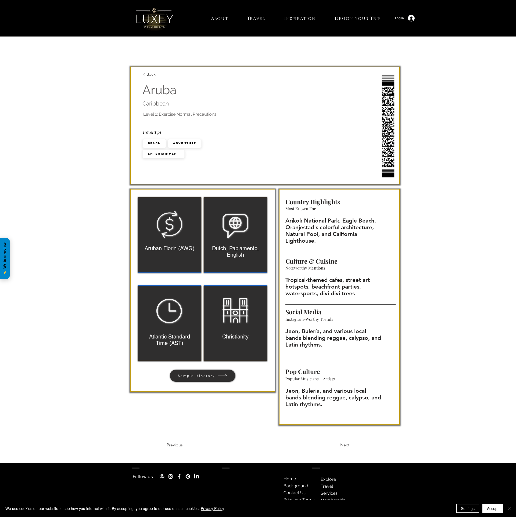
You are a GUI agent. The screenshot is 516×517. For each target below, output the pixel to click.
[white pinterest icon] (188, 476)
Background (296, 485)
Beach (154, 143)
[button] (219, 18)
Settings (468, 508)
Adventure (184, 143)
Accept (493, 508)
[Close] (509, 508)
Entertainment (163, 153)
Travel (327, 486)
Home (290, 478)
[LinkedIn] (196, 476)
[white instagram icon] (171, 476)
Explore (328, 479)
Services (329, 493)
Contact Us (295, 492)
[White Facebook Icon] (179, 476)
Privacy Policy (212, 508)
